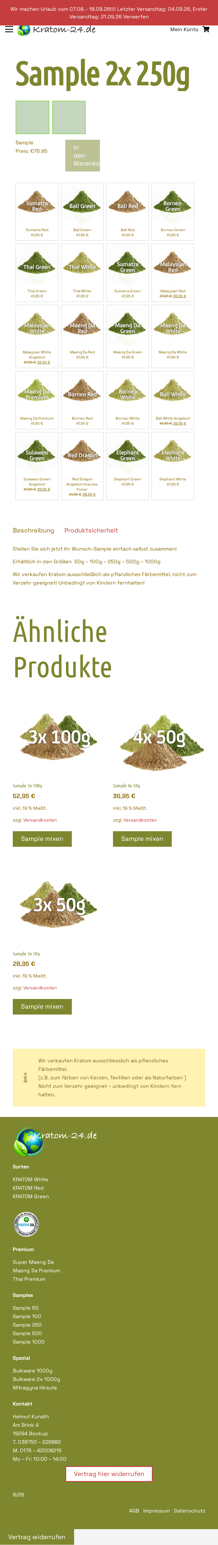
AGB (134, 1510)
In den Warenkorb (87, 155)
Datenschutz (189, 1510)
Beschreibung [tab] (33, 530)
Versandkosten (40, 820)
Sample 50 (26, 1308)
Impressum (156, 1510)
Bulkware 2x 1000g (36, 1379)
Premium (23, 1249)
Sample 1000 (29, 1341)
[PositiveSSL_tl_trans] (109, 1224)
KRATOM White (30, 1179)
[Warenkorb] (206, 29)
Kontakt (22, 1403)
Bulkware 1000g (33, 1370)
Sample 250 (27, 1324)
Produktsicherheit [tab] (91, 530)
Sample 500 (27, 1333)
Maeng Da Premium (36, 1270)
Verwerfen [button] (136, 16)
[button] (9, 29)
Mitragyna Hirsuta (35, 1387)
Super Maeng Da (33, 1262)
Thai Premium (29, 1279)
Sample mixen (42, 839)
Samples (23, 1295)
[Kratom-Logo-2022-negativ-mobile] (57, 29)
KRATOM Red (28, 1188)
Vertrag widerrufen (37, 1537)
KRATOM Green (31, 1196)
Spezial (21, 1358)
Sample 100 (27, 1316)
